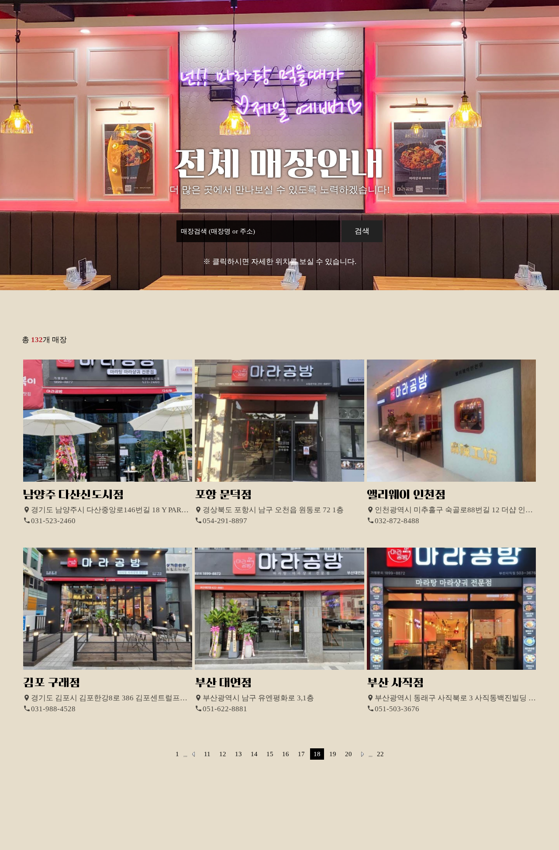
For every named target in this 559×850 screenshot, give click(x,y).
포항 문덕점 (223, 495)
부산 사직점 (395, 683)
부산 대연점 (223, 683)
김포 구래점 (51, 683)
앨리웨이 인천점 (406, 495)
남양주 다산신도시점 (73, 495)
